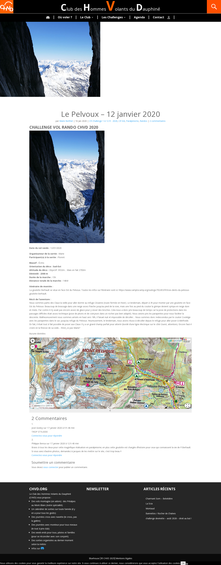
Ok (183, 563)
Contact (158, 17)
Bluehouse (94, 558)
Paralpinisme (132, 121)
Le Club (85, 17)
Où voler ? (65, 17)
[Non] (187, 563)
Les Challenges (112, 17)
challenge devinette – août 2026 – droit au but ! (169, 518)
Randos (143, 121)
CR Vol (122, 121)
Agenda (139, 17)
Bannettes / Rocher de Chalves (161, 513)
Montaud (150, 508)
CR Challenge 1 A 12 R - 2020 (103, 121)
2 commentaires (158, 121)
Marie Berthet (66, 121)
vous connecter (50, 467)
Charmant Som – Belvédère (159, 498)
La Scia (149, 503)
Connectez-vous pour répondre (47, 435)
